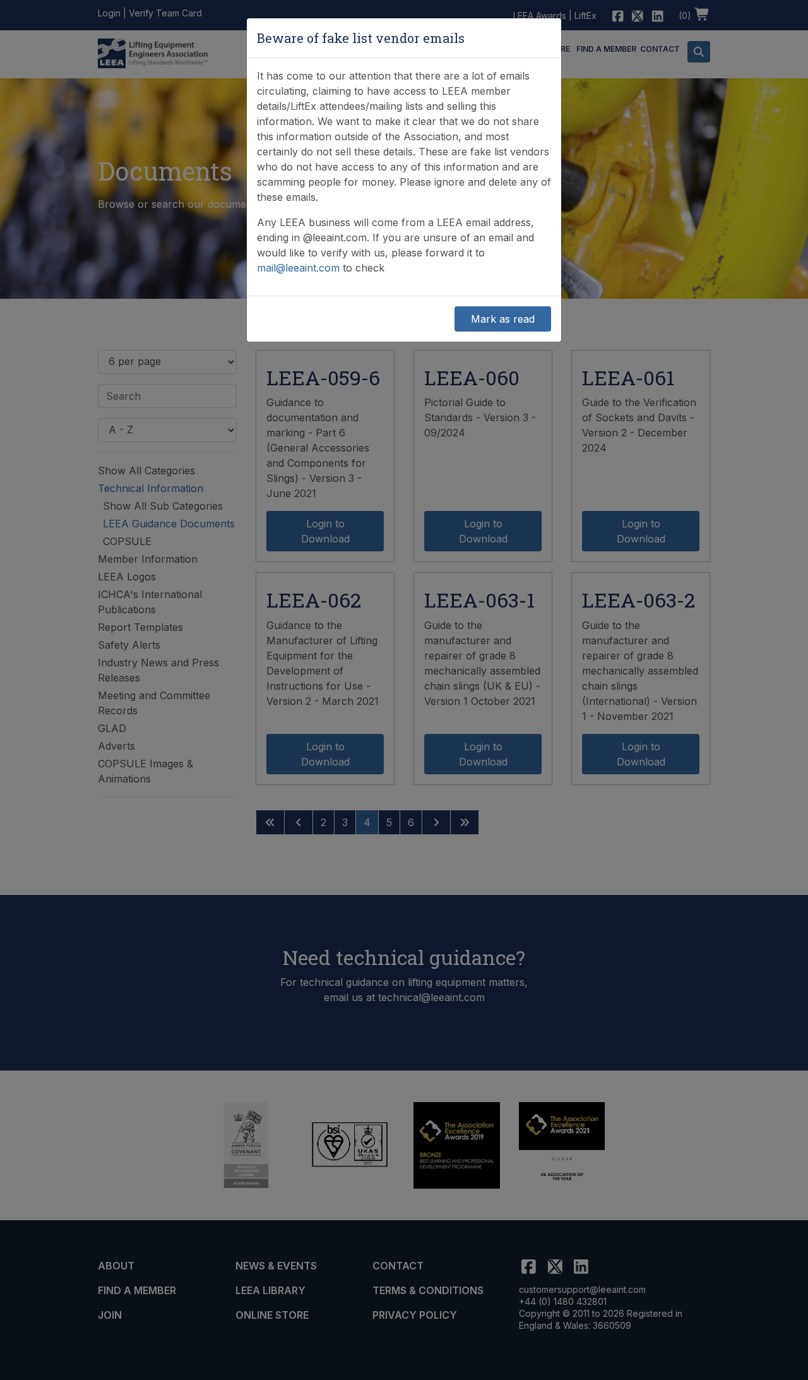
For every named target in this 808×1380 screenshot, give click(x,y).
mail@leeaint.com (298, 267)
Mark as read (503, 319)
